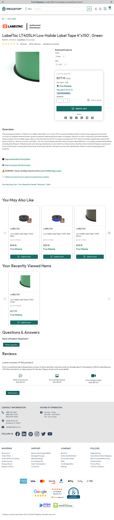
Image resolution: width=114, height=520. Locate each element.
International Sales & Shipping (101, 456)
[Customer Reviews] (57, 493)
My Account (6, 453)
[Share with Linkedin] (82, 118)
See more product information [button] (17, 159)
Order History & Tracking (10, 459)
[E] (87, 118)
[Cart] (110, 9)
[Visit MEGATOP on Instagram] (37, 434)
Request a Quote (7, 467)
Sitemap (64, 467)
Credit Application (67, 464)
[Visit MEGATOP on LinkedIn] (24, 434)
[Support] (100, 9)
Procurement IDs (37, 461)
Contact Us (35, 467)
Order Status (6, 456)
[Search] (89, 9)
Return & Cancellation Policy (100, 459)
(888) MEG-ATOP (12, 414)
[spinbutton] (63, 101)
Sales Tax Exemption (38, 464)
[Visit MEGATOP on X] (43, 434)
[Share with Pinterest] (76, 118)
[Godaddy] (45, 505)
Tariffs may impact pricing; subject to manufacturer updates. (27, 177)
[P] (92, 118)
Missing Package (37, 459)
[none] (29, 9)
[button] (72, 90)
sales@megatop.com (13, 427)
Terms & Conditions (97, 467)
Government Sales (67, 459)
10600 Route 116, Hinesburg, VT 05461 (13, 422)
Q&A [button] (49, 184)
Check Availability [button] (63, 93)
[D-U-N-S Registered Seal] (73, 493)
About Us (64, 453)
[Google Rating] (40, 493)
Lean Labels (11, 19)
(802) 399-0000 (12, 417)
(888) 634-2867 (11, 412)
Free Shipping (16, 249)
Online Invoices (7, 461)
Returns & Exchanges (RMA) (41, 453)
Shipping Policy (96, 453)
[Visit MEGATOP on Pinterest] (30, 434)
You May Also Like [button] (9, 184)
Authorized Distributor (69, 456)
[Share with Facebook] (66, 118)
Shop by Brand (7, 464)
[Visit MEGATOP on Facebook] (17, 434)
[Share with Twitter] (71, 118)
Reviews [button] (23, 44)
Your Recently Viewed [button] (27, 184)
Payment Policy (96, 461)
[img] (40, 26)
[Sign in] (96, 9)
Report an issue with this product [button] (18, 165)
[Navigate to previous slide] (2, 2)
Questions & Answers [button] (51, 44)
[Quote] (105, 9)
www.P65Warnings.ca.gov (50, 171)
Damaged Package (37, 456)
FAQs (63, 461)
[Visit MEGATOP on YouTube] (50, 434)
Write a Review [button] (35, 44)
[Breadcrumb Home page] (3, 19)
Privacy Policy (95, 464)
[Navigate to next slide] (111, 2)
